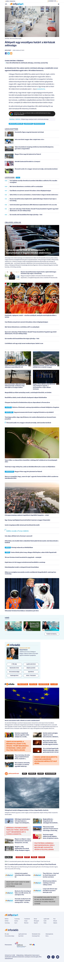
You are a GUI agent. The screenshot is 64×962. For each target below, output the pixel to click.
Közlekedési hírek (36, 934)
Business (19, 857)
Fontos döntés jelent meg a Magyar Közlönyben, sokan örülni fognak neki (33, 552)
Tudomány (17, 918)
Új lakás (54, 684)
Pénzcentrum (22, 684)
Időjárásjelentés (49, 934)
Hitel (24, 773)
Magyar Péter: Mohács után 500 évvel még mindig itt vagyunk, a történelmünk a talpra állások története (44, 387)
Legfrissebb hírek (22, 934)
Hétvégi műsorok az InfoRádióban (22, 547)
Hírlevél (55, 921)
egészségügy (28, 123)
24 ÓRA (18, 177)
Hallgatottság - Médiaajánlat (23, 955)
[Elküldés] (11, 53)
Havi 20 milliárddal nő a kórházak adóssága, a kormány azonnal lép (27, 63)
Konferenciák (43, 684)
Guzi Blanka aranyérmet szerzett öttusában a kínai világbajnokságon (26, 322)
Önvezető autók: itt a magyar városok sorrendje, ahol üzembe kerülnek (28, 423)
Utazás (40, 773)
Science (41, 857)
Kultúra (16, 921)
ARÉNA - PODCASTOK (10, 1)
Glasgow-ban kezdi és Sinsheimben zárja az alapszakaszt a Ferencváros (27, 402)
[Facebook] (53, 957)
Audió (45, 921)
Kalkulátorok (50, 773)
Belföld (18, 119)
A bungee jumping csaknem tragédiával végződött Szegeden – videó (27, 515)
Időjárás (55, 923)
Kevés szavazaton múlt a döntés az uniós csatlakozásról (22, 720)
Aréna (47, 936)
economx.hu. (41, 89)
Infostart (8, 50)
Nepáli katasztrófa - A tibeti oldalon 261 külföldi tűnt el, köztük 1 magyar (44, 366)
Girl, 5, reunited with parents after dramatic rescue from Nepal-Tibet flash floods (30, 864)
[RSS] (48, 957)
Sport (27, 857)
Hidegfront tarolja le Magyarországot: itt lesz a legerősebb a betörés (26, 810)
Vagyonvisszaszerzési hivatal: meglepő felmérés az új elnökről (34, 412)
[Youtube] (57, 957)
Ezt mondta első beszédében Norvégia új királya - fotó (22, 338)
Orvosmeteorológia (9, 936)
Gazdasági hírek (35, 936)
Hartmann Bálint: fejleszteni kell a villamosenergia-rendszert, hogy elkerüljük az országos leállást (15, 386)
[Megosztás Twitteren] (8, 53)
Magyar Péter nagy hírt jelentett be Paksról (28, 471)
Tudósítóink (27, 918)
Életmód (26, 923)
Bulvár (35, 918)
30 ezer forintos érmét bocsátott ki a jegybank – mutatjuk (23, 557)
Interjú (25, 921)
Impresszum (35, 955)
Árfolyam (33, 684)
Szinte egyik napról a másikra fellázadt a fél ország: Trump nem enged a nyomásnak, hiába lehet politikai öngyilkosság (17, 746)
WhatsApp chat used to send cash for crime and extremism (18, 884)
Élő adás (15, 664)
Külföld (6, 921)
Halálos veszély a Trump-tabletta (17, 531)
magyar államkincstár (16, 123)
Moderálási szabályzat (24, 957)
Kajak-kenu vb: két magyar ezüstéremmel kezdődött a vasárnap (25, 562)
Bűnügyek (36, 921)
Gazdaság (7, 923)
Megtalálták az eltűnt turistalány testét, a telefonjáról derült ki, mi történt (28, 392)
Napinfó (36, 923)
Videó (45, 923)
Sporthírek (20, 936)
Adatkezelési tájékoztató (11, 957)
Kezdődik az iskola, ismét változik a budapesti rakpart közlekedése (26, 397)
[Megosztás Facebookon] (6, 53)
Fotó (54, 918)
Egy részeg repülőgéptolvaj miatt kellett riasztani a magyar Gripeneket (27, 520)
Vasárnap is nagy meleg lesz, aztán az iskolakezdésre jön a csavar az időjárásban (30, 466)
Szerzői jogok (34, 957)
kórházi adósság (39, 123)
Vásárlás (32, 773)
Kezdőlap (12, 119)
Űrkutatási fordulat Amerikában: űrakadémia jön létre (22, 611)
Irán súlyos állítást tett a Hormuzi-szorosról (18, 536)
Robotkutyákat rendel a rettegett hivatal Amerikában (22, 567)
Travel (34, 857)
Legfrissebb (46, 918)
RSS (40, 957)
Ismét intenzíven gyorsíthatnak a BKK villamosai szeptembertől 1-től (16, 366)
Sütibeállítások (9, 958)
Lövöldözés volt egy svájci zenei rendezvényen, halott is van (24, 343)
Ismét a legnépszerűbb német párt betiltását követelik (22, 525)
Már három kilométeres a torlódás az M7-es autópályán (22, 327)
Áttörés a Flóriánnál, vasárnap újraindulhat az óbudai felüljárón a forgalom (35, 407)
